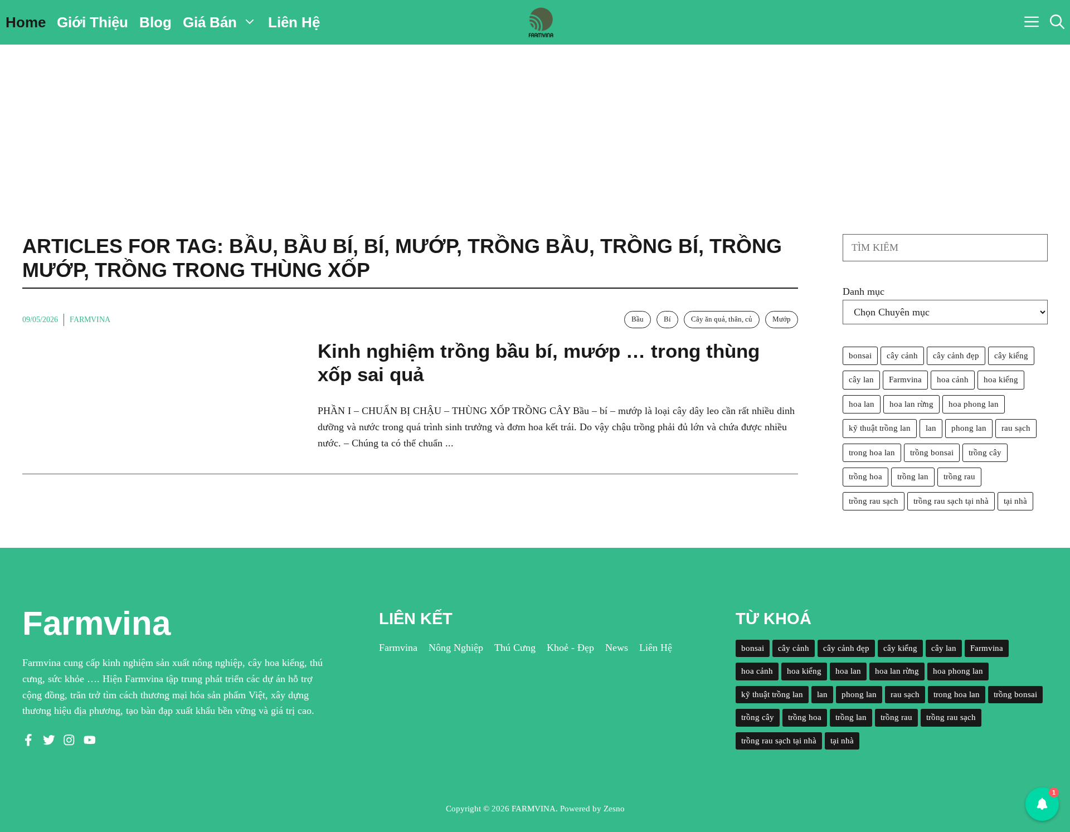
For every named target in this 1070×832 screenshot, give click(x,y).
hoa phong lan (974, 404)
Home (26, 22)
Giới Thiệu (92, 22)
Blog (155, 22)
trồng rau (959, 476)
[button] (1057, 22)
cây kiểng (1011, 355)
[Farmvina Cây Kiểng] (540, 22)
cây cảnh (902, 355)
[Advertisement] (535, 128)
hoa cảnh (953, 379)
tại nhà (1015, 501)
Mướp (781, 319)
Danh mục (863, 291)
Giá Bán (210, 22)
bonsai (860, 355)
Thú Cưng (515, 647)
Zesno (614, 808)
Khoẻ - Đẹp (570, 647)
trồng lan (912, 476)
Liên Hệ (294, 22)
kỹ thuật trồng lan (880, 428)
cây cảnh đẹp (956, 355)
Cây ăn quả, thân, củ (721, 319)
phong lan (968, 428)
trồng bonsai (932, 452)
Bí (667, 319)
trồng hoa (865, 476)
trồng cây (985, 452)
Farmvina (90, 319)
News (616, 647)
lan (931, 428)
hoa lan (861, 404)
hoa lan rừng (911, 404)
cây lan (861, 379)
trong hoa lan (872, 452)
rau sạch (1015, 428)
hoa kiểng (1001, 379)
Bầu (637, 319)
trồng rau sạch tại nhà (951, 501)
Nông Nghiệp (456, 647)
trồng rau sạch (873, 501)
